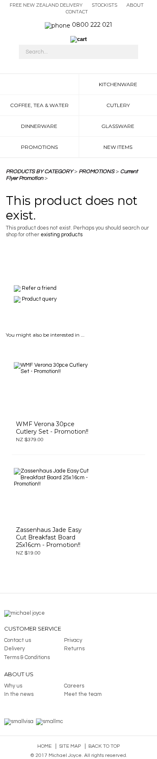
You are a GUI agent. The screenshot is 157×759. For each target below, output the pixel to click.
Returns (74, 649)
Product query (39, 299)
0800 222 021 (92, 24)
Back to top (104, 746)
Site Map (70, 746)
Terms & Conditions (27, 657)
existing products (61, 235)
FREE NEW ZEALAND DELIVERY (46, 5)
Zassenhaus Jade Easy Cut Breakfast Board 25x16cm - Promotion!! (49, 537)
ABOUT (135, 5)
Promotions (39, 147)
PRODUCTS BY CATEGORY (39, 171)
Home (44, 746)
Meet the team (83, 694)
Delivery (14, 649)
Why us (13, 686)
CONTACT (77, 12)
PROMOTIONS (96, 171)
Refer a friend (39, 288)
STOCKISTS (104, 5)
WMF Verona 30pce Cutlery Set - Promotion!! (52, 427)
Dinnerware (39, 126)
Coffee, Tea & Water (39, 105)
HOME (39, 84)
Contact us (17, 640)
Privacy (73, 640)
